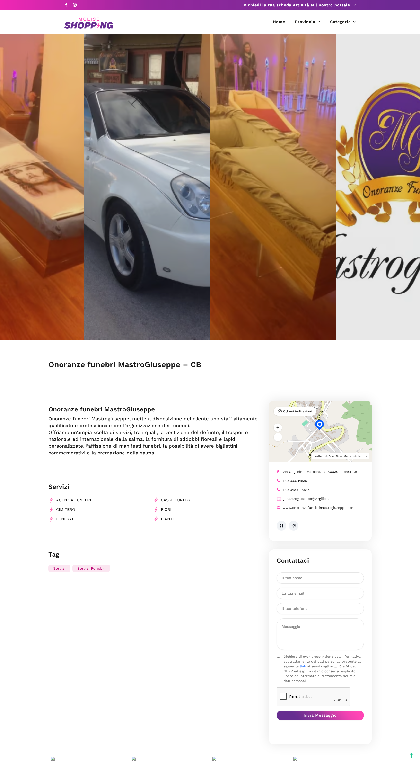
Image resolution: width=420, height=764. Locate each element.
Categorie (340, 21)
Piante (168, 519)
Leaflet (318, 456)
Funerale (66, 519)
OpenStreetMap (339, 456)
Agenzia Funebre (74, 500)
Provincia (305, 21)
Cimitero (65, 509)
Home (279, 21)
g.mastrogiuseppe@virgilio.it (306, 499)
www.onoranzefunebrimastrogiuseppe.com (318, 508)
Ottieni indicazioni (297, 411)
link (303, 666)
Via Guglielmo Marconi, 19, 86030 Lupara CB (320, 472)
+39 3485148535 (296, 490)
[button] (278, 427)
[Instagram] (75, 5)
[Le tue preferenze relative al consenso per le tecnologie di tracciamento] (411, 755)
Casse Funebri (176, 500)
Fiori (166, 509)
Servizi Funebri (91, 568)
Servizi (59, 568)
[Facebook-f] (66, 5)
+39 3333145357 (296, 481)
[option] (273, 187)
